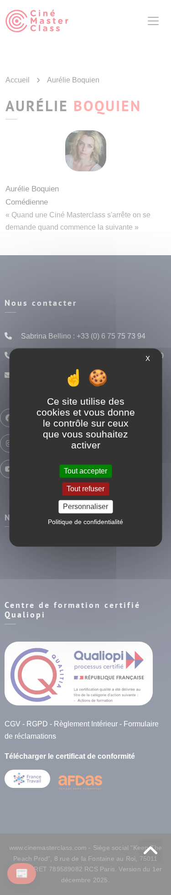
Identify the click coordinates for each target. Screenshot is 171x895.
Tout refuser (85, 489)
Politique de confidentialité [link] (85, 522)
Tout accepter (85, 471)
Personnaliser (85, 506)
